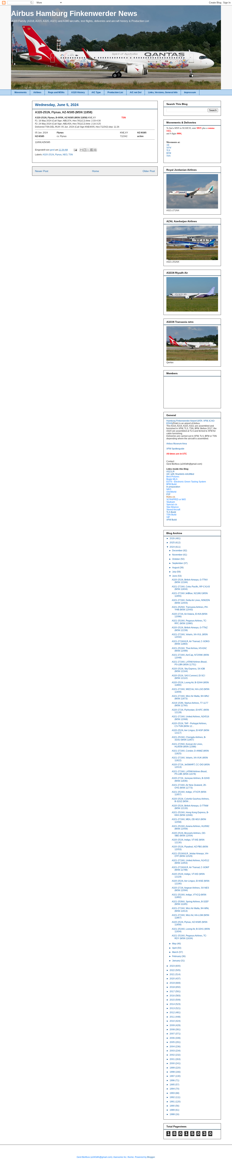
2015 (172, 1000)
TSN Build (171, 514)
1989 (172, 1110)
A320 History (78, 92)
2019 (172, 983)
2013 (172, 1008)
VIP (168, 517)
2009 (172, 1025)
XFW (168, 147)
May (174, 943)
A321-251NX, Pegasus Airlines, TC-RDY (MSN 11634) (189, 936)
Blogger (151, 1157)
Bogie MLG (171, 479)
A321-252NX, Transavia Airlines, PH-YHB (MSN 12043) (190, 608)
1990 (172, 1106)
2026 (172, 538)
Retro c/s (170, 497)
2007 (172, 1033)
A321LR (170, 471)
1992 (172, 1097)
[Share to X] (88, 150)
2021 (172, 974)
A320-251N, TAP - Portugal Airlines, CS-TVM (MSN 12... (189, 724)
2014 (172, 1004)
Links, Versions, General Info (162, 92)
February (177, 956)
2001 (172, 1059)
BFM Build (171, 484)
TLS (168, 150)
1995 (172, 1084)
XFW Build (171, 519)
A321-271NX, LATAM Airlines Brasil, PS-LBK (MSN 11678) (189, 772)
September (178, 563)
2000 (172, 1063)
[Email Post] (75, 150)
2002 (172, 1055)
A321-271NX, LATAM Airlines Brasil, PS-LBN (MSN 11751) (189, 663)
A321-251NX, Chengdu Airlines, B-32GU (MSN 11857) (189, 738)
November (177, 554)
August (176, 567)
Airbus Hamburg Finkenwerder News (74, 13)
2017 (172, 991)
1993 (172, 1093)
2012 (172, 1012)
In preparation (173, 486)
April (174, 948)
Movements (20, 92)
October (176, 559)
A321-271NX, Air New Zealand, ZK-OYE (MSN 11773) (189, 786)
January (176, 960)
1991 (172, 1101)
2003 (172, 1050)
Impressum (190, 92)
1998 (172, 1072)
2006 (172, 1038)
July (174, 571)
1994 (172, 1089)
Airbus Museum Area (176, 443)
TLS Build (171, 512)
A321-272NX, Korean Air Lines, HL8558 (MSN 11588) (187, 745)
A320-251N (48, 154)
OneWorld (171, 492)
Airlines (37, 92)
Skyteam (170, 502)
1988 (172, 1114)
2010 (172, 1021)
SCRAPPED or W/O (176, 499)
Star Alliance (172, 507)
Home (95, 171)
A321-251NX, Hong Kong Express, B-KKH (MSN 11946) (190, 813)
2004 (172, 1046)
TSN (71, 154)
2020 (172, 978)
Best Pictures (172, 476)
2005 (172, 1042)
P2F (168, 494)
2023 (172, 966)
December (177, 550)
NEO (65, 154)
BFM (168, 153)
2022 (172, 970)
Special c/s (171, 504)
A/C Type (96, 92)
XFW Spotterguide (175, 448)
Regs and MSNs (56, 92)
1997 (172, 1076)
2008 (172, 1029)
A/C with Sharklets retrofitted (180, 474)
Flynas (58, 154)
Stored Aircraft (173, 509)
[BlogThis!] (85, 150)
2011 (172, 1017)
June (175, 576)
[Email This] (81, 150)
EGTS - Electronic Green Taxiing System (186, 481)
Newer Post (41, 171)
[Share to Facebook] (92, 150)
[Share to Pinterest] (95, 150)
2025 (172, 542)
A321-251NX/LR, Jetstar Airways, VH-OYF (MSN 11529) (190, 854)
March (175, 952)
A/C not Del (135, 92)
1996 (172, 1080)
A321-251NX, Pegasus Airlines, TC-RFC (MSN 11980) (189, 621)
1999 (172, 1068)
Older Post (149, 171)
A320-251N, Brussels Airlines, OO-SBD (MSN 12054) (189, 834)
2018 (172, 987)
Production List (115, 92)
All (167, 145)
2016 (172, 995)
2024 (172, 547)
